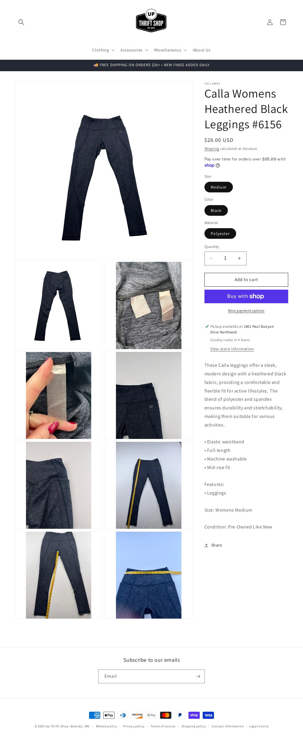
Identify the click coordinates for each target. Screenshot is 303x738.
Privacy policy (134, 726)
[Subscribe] (197, 676)
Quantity (211, 246)
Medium (219, 187)
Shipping (212, 148)
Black (216, 210)
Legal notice (258, 726)
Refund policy (106, 726)
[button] (21, 22)
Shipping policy (193, 726)
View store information (232, 348)
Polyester (220, 233)
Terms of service (163, 726)
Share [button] (216, 545)
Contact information (228, 726)
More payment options (246, 310)
